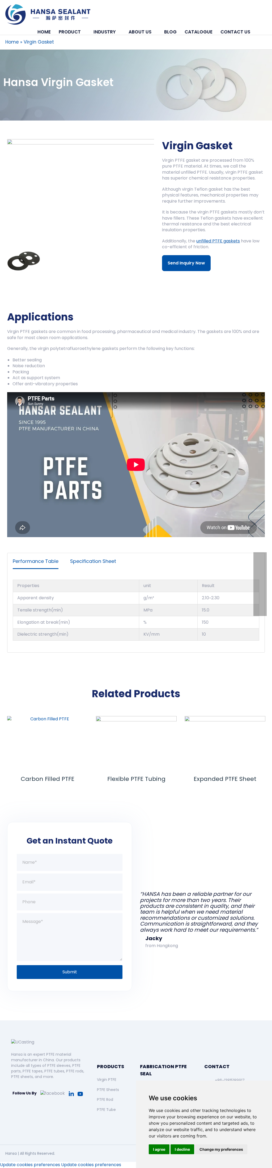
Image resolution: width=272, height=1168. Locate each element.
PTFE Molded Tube (225, 779)
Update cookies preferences (30, 1165)
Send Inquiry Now (186, 263)
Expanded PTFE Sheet (136, 779)
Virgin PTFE (106, 1079)
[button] (260, 32)
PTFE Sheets (108, 1089)
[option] (80, 190)
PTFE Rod (105, 1099)
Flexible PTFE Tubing (48, 779)
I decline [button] (182, 1149)
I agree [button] (159, 1149)
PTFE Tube (106, 1109)
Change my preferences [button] (221, 1149)
